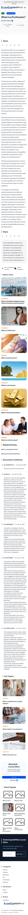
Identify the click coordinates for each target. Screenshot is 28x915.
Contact (5, 892)
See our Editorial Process (9, 268)
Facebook (6, 900)
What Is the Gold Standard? (10, 412)
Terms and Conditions (13, 912)
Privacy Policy (4, 912)
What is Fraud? (18, 800)
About (4, 890)
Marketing (6, 875)
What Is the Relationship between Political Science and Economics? (12, 302)
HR (4, 877)
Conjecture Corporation (17, 910)
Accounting (6, 879)
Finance (4, 355)
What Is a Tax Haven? (8, 385)
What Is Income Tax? (10, 755)
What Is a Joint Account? (9, 440)
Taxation (4, 328)
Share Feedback (20, 268)
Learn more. (14, 3)
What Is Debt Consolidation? (12, 729)
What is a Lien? (7, 800)
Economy (4, 299)
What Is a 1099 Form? (8, 330)
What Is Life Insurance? (9, 358)
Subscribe (14, 777)
